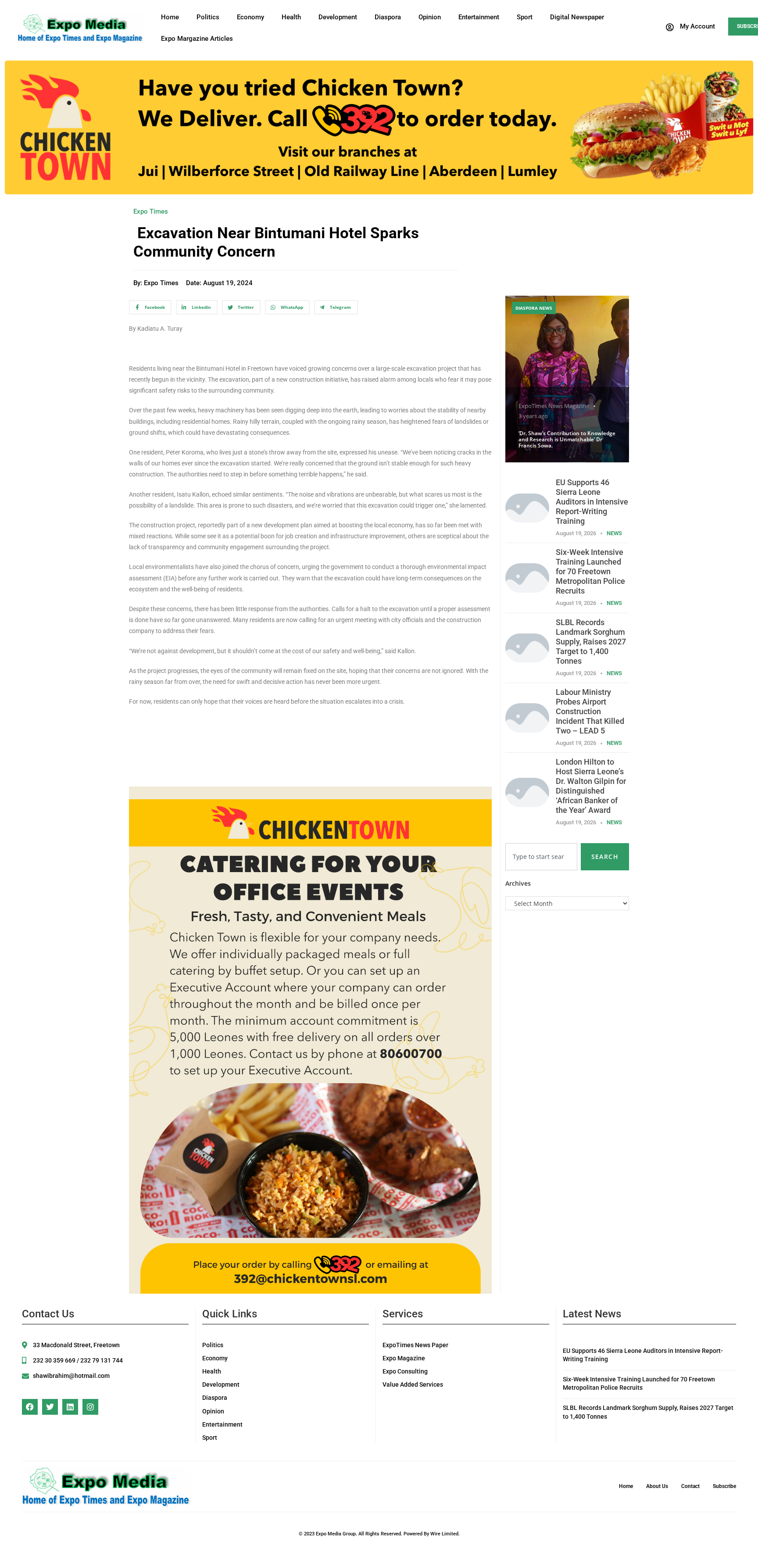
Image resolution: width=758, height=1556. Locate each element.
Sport (525, 17)
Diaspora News (533, 308)
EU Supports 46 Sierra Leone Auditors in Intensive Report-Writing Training (592, 502)
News (614, 533)
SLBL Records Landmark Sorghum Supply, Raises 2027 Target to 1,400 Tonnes (591, 641)
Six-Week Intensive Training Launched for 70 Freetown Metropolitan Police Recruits (590, 571)
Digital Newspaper (577, 17)
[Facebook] (30, 1407)
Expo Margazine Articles (197, 39)
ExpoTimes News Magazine (553, 406)
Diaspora (388, 17)
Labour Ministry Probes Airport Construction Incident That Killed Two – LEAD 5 (590, 711)
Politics (208, 17)
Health (291, 17)
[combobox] (541, 856)
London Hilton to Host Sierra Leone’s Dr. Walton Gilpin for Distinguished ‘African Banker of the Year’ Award (591, 786)
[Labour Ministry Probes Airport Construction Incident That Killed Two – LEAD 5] (527, 717)
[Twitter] (50, 1407)
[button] (690, 27)
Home (170, 17)
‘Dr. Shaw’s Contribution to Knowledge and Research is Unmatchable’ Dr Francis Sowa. (566, 439)
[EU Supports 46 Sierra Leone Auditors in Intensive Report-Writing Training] (527, 507)
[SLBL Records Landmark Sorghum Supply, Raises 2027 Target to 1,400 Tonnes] (527, 647)
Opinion (429, 17)
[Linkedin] (70, 1407)
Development (337, 17)
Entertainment (478, 17)
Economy (250, 17)
